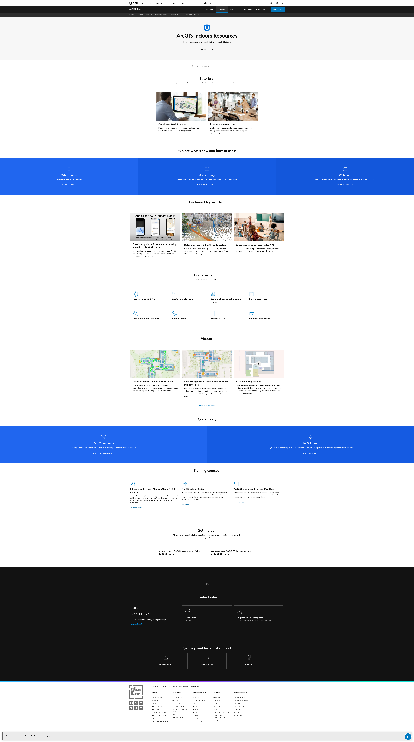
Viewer (140, 14)
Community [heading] (176, 692)
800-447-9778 (142, 614)
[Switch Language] (277, 3)
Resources (222, 9)
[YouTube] (141, 708)
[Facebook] (131, 703)
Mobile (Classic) (161, 14)
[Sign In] (283, 3)
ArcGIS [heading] (154, 692)
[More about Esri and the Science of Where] (136, 692)
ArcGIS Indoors (135, 9)
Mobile (149, 14)
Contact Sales (277, 9)
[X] (136, 703)
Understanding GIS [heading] (199, 692)
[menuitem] (160, 697)
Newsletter (248, 9)
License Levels (261, 9)
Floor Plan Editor (192, 14)
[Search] (271, 3)
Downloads (234, 9)
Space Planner (176, 14)
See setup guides (207, 49)
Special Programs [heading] (240, 692)
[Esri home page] (133, 3)
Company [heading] (216, 692)
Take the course (136, 507)
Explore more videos (207, 405)
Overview (210, 9)
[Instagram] (136, 708)
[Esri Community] (131, 708)
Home (131, 14)
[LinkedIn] (141, 703)
